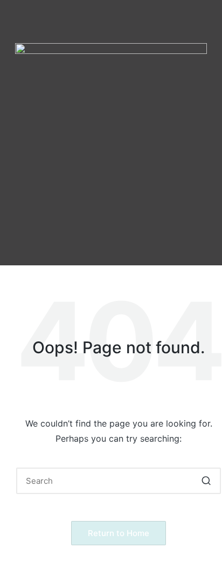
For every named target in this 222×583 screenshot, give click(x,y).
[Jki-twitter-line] (126, 227)
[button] (111, 194)
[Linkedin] (155, 227)
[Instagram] (96, 227)
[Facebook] (66, 227)
